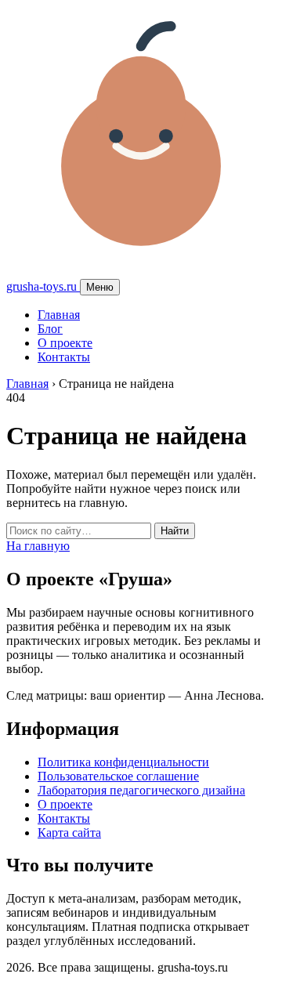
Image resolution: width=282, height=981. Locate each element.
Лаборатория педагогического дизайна (141, 790)
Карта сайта (69, 832)
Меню (100, 287)
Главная (59, 314)
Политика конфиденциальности (123, 762)
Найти (175, 531)
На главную (38, 545)
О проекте (65, 342)
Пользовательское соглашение (118, 776)
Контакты (64, 357)
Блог (50, 328)
